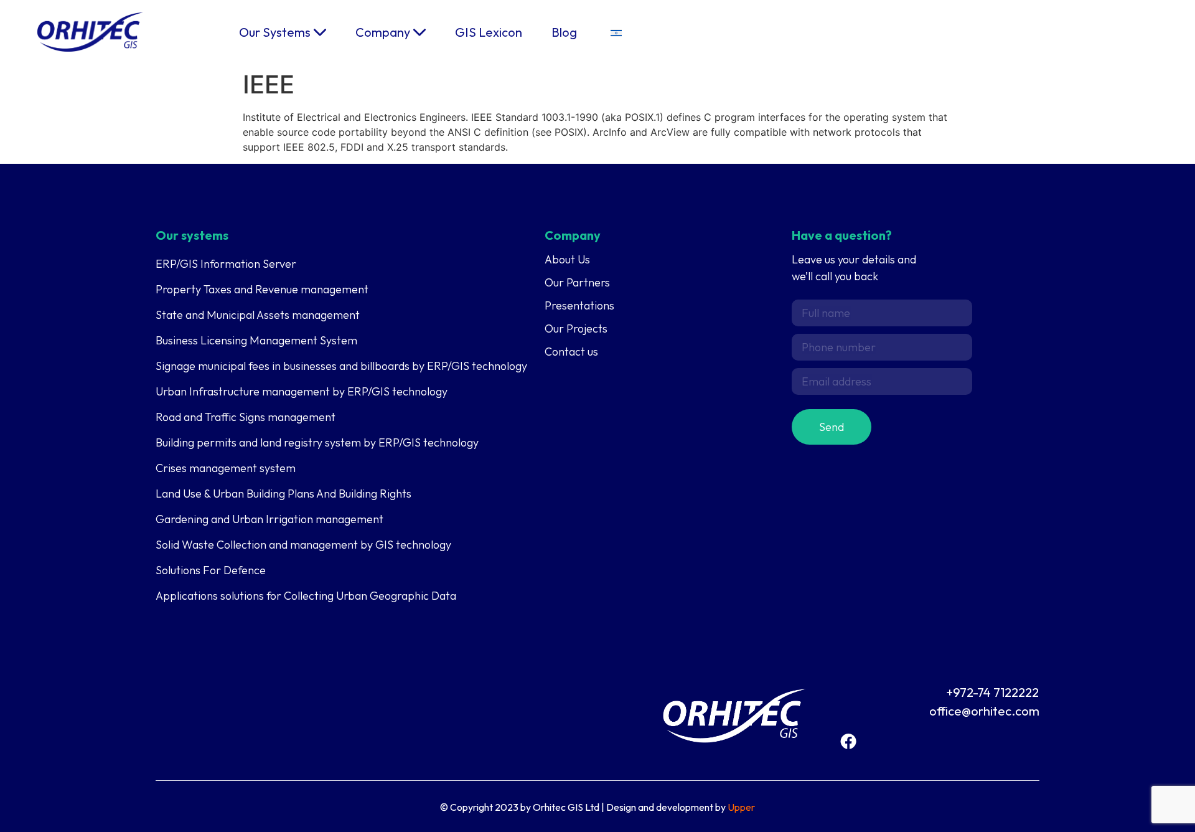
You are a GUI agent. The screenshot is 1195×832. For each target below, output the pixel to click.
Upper (741, 807)
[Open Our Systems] (320, 32)
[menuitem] (616, 32)
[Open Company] (419, 32)
